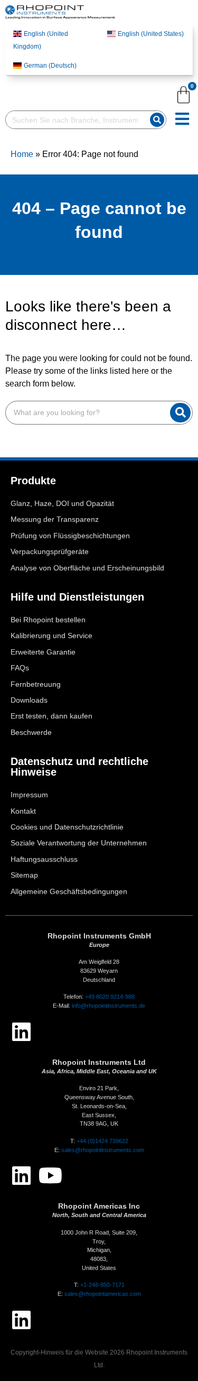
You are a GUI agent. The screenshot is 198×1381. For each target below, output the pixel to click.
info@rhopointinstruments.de (108, 1005)
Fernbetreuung (36, 684)
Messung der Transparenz (55, 519)
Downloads (29, 700)
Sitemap (24, 875)
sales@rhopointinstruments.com (102, 1150)
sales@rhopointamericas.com (102, 1294)
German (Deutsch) (50, 65)
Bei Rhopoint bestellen (48, 620)
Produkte (33, 480)
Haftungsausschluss (44, 859)
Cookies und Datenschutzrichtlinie (67, 827)
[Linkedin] (21, 1031)
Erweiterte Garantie (43, 652)
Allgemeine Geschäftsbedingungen (69, 892)
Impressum (29, 795)
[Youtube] (50, 1175)
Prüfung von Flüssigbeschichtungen (70, 536)
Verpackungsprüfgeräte (50, 552)
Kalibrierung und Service (51, 636)
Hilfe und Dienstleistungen (77, 597)
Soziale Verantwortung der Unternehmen (79, 843)
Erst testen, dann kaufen (51, 716)
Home (22, 154)
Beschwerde (31, 732)
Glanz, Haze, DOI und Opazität (62, 504)
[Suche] (157, 119)
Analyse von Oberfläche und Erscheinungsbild (87, 568)
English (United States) (151, 34)
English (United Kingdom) (40, 40)
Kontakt (23, 811)
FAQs (20, 668)
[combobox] (75, 119)
